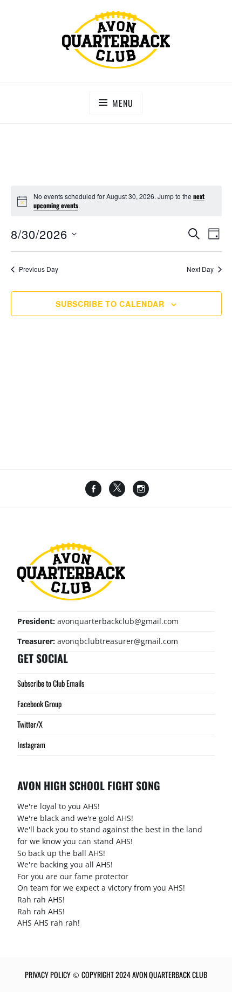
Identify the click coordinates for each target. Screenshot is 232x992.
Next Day (200, 269)
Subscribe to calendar (110, 303)
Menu (122, 103)
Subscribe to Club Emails (50, 683)
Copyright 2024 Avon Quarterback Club (144, 974)
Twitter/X (30, 724)
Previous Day (38, 269)
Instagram (31, 744)
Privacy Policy (48, 974)
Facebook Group (39, 703)
